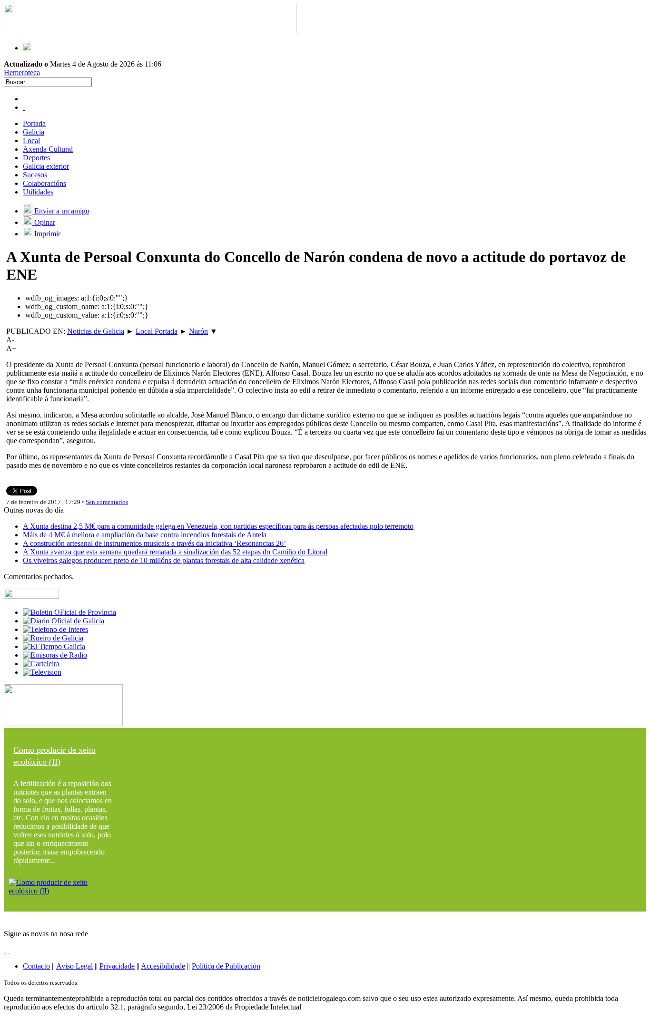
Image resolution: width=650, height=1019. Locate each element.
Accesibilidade (163, 966)
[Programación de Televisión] (42, 672)
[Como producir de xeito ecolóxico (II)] (63, 891)
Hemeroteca (22, 72)
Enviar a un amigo (60, 211)
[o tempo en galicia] (54, 646)
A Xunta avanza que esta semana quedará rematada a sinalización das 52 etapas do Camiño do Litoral (175, 552)
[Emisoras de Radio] (55, 655)
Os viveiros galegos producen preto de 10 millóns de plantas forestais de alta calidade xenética (164, 560)
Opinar (43, 222)
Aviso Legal (74, 966)
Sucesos (35, 175)
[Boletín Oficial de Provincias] (69, 612)
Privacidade (117, 966)
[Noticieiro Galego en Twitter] (24, 107)
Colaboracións (44, 183)
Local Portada (156, 331)
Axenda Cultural (48, 149)
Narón (198, 331)
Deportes (36, 158)
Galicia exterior (46, 166)
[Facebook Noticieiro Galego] (24, 99)
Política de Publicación (226, 966)
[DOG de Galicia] (63, 621)
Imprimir (46, 234)
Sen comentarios (107, 501)
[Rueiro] (53, 638)
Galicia (33, 132)
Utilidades (38, 192)
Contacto (36, 966)
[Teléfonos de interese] (55, 629)
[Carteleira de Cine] (41, 664)
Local (31, 140)
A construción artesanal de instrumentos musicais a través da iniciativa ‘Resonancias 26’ (154, 543)
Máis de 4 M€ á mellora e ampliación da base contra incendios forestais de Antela (144, 535)
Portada (34, 123)
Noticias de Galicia (95, 331)
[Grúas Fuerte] (150, 31)
